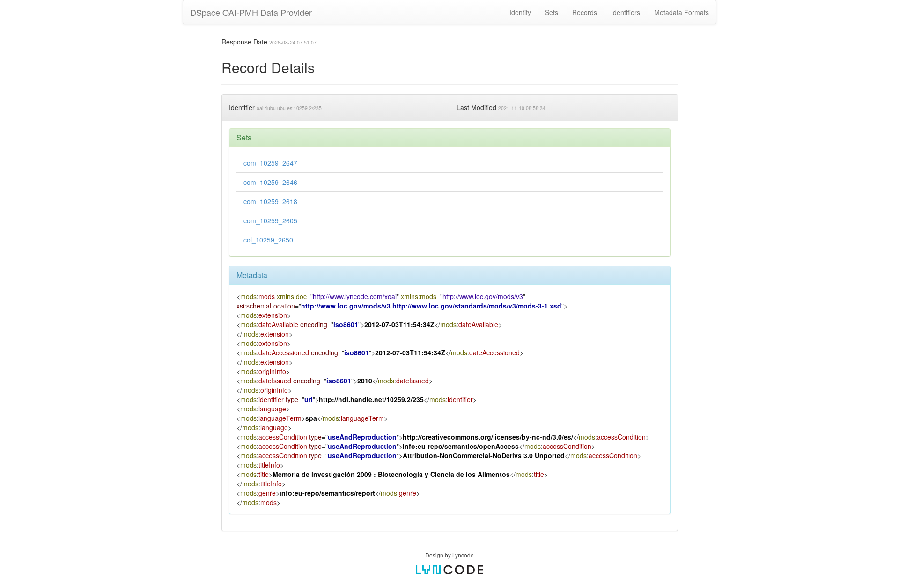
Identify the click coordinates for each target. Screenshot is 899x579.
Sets (551, 12)
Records (584, 12)
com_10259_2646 (270, 182)
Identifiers (625, 12)
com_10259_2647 (270, 163)
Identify (520, 12)
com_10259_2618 (270, 201)
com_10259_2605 (270, 220)
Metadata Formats (681, 12)
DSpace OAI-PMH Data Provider (251, 12)
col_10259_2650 (268, 239)
